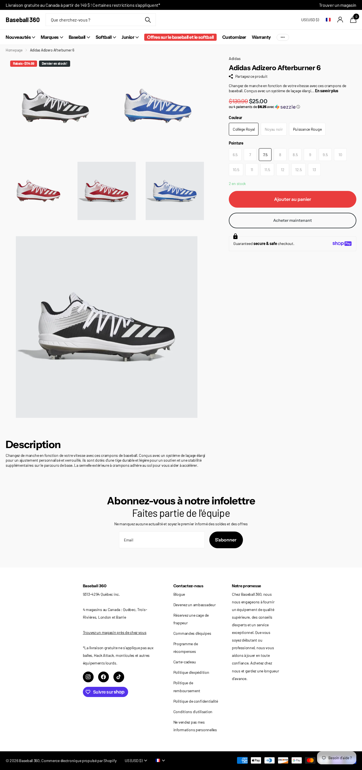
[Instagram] (88, 677)
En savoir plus (326, 90)
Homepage (14, 50)
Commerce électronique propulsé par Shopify (78, 760)
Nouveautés (18, 37)
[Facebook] (103, 677)
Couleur (235, 117)
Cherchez (148, 19)
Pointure (236, 143)
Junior (128, 37)
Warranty (261, 37)
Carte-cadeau (184, 661)
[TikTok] (118, 677)
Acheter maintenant (292, 220)
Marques (50, 37)
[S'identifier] (340, 19)
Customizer (234, 37)
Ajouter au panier (292, 199)
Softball (103, 37)
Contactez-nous (188, 585)
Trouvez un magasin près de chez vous (114, 632)
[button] (292, 106)
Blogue (179, 594)
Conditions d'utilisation (192, 711)
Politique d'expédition (191, 672)
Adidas (234, 58)
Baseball (77, 37)
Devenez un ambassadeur (194, 604)
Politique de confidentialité (195, 701)
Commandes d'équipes (192, 633)
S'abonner (226, 540)
